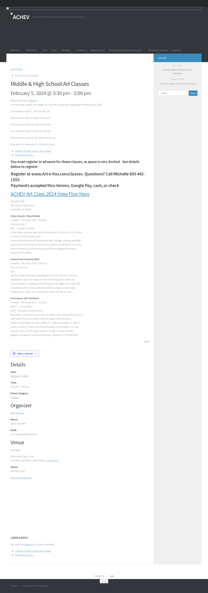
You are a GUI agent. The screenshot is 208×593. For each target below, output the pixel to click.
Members (66, 50)
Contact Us (99, 576)
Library (54, 50)
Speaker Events (97, 50)
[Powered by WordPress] (21, 586)
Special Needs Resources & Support (125, 50)
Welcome (15, 50)
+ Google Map (51, 460)
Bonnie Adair (17, 412)
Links (45, 50)
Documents (31, 50)
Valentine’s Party (24, 155)
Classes (15, 397)
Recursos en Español (158, 50)
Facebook (176, 50)
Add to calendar (25, 353)
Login (111, 576)
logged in (29, 544)
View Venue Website (21, 477)
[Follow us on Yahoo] (195, 57)
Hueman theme (43, 586)
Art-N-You (15, 449)
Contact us (81, 50)
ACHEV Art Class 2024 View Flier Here (50, 193)
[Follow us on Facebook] (191, 57)
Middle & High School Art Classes (33, 151)
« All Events (17, 69)
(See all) (33, 100)
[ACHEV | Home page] (20, 17)
